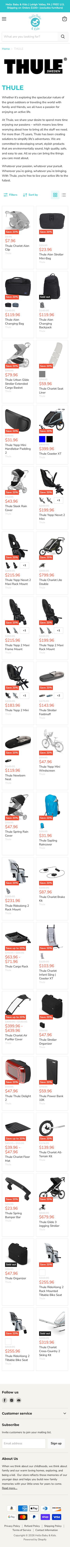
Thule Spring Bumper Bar (13, 1215)
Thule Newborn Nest (15, 777)
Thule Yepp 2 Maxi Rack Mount (51, 647)
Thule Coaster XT (50, 454)
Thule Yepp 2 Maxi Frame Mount (17, 647)
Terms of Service (21, 1530)
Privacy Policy (12, 1526)
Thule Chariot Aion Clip (17, 248)
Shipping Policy (53, 1526)
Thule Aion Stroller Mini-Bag (51, 256)
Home (6, 49)
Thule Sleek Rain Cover (16, 508)
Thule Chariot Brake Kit (52, 899)
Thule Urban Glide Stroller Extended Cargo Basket (17, 383)
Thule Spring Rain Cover (16, 834)
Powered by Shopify (35, 1539)
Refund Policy (32, 1526)
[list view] (64, 195)
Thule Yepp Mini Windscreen (49, 769)
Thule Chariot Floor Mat (17, 1159)
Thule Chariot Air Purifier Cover (16, 1037)
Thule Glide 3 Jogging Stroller (49, 1224)
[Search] (63, 36)
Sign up (56, 1443)
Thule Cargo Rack (16, 966)
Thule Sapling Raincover (48, 842)
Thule (8, 253)
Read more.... (9, 1488)
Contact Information (46, 1530)
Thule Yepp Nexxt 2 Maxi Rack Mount (18, 582)
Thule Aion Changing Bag (14, 322)
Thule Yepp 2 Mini (17, 710)
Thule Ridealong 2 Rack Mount (17, 908)
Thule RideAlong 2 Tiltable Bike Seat (17, 1358)
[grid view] (55, 195)
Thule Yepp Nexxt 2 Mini (52, 517)
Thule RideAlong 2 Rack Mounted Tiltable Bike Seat (51, 1291)
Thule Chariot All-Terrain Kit (50, 1154)
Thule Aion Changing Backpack (46, 323)
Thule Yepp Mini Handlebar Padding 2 (18, 449)
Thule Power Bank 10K (51, 1098)
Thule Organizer (15, 1278)
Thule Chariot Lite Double (50, 582)
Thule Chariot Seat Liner (51, 390)
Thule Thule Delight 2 (18, 1098)
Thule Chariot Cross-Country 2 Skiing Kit (49, 1351)
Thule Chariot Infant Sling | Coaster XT (48, 974)
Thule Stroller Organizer (48, 1042)
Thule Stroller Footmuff (48, 712)
